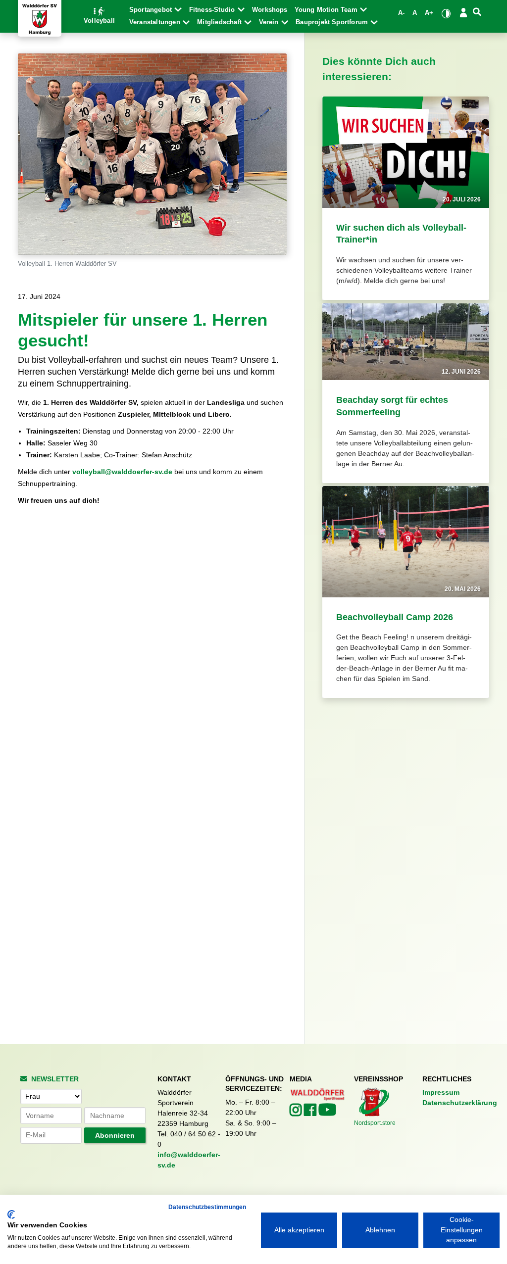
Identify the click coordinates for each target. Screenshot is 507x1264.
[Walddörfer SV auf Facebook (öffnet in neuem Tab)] (311, 1113)
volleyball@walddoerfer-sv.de (122, 472)
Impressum (440, 1092)
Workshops (270, 9)
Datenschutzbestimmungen (207, 1207)
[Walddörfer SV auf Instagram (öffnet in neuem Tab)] (297, 1113)
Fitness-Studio (213, 9)
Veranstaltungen (155, 22)
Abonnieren (115, 1135)
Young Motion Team (327, 9)
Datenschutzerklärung (459, 1103)
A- (401, 12)
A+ (429, 12)
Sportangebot (151, 9)
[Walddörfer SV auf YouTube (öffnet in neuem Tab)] (327, 1112)
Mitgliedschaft (220, 22)
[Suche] (477, 12)
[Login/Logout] (463, 12)
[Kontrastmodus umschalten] (446, 13)
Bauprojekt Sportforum (333, 22)
